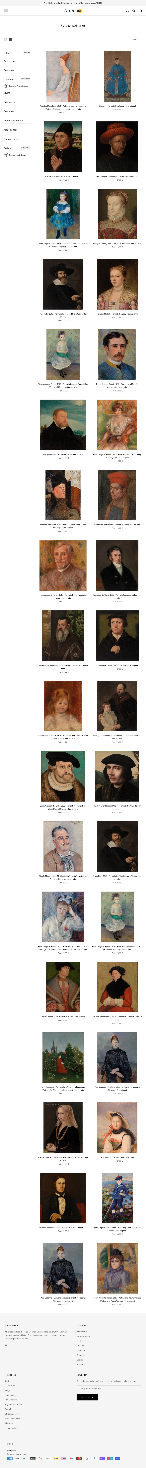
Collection (9, 148)
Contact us (10, 1386)
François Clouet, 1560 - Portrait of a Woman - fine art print (117, 244)
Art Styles (81, 1341)
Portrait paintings (17, 155)
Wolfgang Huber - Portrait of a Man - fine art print (63, 454)
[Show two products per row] (5, 39)
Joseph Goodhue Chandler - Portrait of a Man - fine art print (63, 1228)
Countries (9, 111)
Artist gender (10, 130)
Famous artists (12, 139)
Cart (7, 1381)
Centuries (9, 70)
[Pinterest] (6, 1344)
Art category (10, 61)
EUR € (10, 1444)
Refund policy (11, 1428)
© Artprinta (11, 1450)
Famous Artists (83, 1336)
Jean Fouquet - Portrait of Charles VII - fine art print (117, 176)
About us (9, 1423)
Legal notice (10, 1395)
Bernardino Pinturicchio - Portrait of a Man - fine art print (117, 525)
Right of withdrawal (13, 1404)
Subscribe (87, 1397)
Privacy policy (11, 1400)
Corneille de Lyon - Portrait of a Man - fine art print (117, 665)
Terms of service (12, 1418)
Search (8, 1409)
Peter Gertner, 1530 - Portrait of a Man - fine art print (63, 1017)
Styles (7, 93)
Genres (80, 1360)
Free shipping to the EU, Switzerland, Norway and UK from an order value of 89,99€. (73, 3)
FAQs (7, 1390)
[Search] (133, 10)
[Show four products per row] (10, 39)
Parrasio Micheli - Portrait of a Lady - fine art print (117, 314)
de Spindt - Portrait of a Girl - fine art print (117, 1157)
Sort (135, 39)
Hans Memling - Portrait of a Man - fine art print (63, 176)
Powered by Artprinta (16, 1454)
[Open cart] (140, 10)
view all (27, 52)
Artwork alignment (13, 120)
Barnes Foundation (18, 86)
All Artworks (82, 1331)
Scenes (80, 1364)
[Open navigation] (6, 11)
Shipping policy (12, 1414)
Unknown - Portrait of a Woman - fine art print (117, 106)
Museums (9, 79)
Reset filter (25, 79)
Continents (9, 102)
